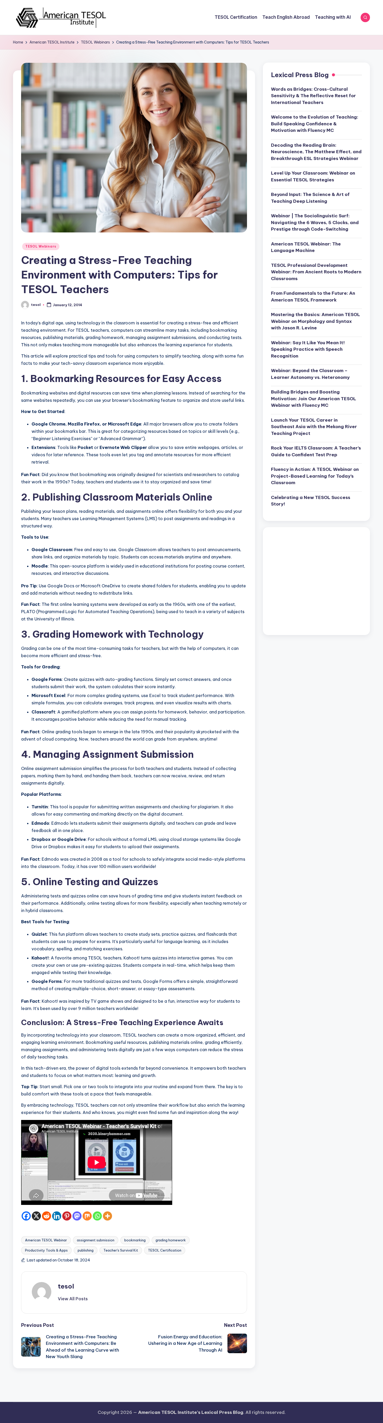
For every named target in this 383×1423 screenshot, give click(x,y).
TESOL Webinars (40, 246)
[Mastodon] (77, 1216)
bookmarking (135, 1240)
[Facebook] (26, 1216)
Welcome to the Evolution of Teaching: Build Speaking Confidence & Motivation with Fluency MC (314, 123)
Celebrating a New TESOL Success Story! (310, 501)
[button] (73, 1298)
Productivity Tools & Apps (46, 1250)
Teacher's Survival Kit (120, 1250)
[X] (36, 1216)
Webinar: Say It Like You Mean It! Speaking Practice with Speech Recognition (308, 349)
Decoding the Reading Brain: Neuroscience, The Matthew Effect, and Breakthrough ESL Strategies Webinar (316, 151)
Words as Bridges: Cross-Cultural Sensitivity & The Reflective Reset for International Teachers (313, 95)
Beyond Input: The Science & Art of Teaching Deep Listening (310, 198)
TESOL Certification (164, 1250)
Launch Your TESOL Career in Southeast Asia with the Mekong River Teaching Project (314, 426)
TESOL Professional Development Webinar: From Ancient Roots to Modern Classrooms (316, 271)
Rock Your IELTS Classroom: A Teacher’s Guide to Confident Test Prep (316, 451)
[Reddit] (46, 1216)
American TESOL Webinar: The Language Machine (306, 247)
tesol (66, 1286)
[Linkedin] (56, 1216)
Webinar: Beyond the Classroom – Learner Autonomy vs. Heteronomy (310, 374)
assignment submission (95, 1240)
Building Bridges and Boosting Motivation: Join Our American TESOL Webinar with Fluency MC (313, 398)
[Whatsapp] (97, 1216)
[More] (107, 1216)
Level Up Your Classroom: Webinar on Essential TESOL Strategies (313, 176)
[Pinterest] (66, 1216)
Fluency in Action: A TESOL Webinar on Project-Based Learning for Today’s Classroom (315, 476)
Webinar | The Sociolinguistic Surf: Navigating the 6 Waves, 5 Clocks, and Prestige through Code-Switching (315, 222)
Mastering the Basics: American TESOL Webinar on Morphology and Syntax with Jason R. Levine (315, 321)
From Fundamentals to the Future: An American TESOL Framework (313, 297)
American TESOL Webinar (46, 1240)
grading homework (171, 1240)
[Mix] (87, 1216)
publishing (86, 1250)
